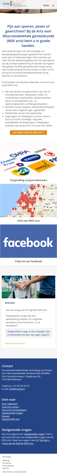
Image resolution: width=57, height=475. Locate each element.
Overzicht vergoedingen (14, 409)
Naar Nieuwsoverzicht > (15, 343)
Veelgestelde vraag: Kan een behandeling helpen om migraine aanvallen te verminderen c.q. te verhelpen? (24, 320)
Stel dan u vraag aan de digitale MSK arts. (26, 442)
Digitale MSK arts (11, 419)
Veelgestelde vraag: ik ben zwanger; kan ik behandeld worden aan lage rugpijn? (28, 333)
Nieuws (6, 416)
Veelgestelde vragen (12, 413)
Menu (46, 5)
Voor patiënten (10, 403)
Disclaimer (7, 463)
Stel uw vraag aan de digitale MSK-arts (26, 310)
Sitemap (6, 460)
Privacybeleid (8, 465)
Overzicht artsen (10, 406)
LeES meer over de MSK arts (28, 132)
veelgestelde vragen (34, 434)
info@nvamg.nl (17, 388)
